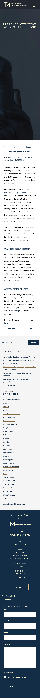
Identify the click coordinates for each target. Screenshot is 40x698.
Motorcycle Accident (11, 467)
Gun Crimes (7, 449)
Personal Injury (8, 470)
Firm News (7, 445)
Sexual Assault (8, 477)
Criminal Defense (9, 421)
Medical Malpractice (10, 463)
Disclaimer (8, 672)
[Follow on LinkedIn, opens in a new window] (20, 577)
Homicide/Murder (9, 452)
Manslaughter (8, 460)
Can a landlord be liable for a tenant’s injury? (19, 357)
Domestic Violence (10, 424)
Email (6, 621)
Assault (6, 407)
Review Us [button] (20, 587)
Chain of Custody (9, 417)
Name (6, 609)
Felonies (6, 442)
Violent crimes (8, 491)
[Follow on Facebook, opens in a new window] (15, 577)
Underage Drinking (10, 488)
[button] (34, 6)
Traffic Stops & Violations (12, 481)
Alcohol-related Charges (12, 399)
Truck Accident (9, 484)
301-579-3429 (32, 2)
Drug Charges (8, 428)
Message (7, 644)
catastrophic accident (11, 414)
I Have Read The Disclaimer (17, 677)
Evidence (6, 438)
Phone (6, 632)
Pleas (5, 474)
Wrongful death (9, 495)
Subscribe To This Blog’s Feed (14, 504)
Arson (24, 160)
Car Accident (8, 410)
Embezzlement (8, 435)
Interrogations (8, 456)
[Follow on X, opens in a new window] (24, 577)
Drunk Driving (8, 431)
